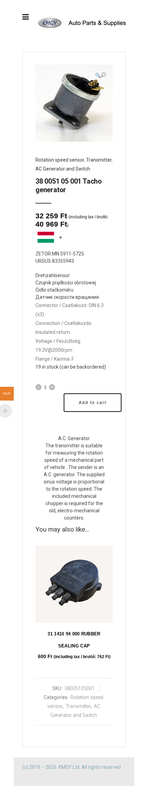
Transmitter (99, 160)
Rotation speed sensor (59, 160)
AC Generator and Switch (62, 169)
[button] (100, 75)
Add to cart (92, 402)
